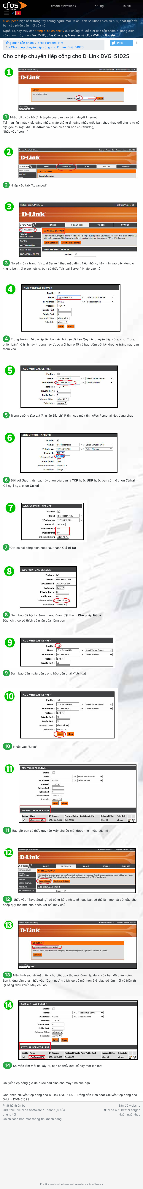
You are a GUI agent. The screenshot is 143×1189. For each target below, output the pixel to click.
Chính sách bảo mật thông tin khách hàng (32, 1119)
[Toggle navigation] (6, 13)
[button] (121, 43)
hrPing (99, 6)
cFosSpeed (10, 21)
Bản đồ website (129, 1105)
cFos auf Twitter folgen (123, 1110)
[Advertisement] (71, 1153)
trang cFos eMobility (49, 31)
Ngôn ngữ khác (129, 1114)
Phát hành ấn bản (15, 1105)
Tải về (126, 6)
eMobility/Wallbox (63, 6)
